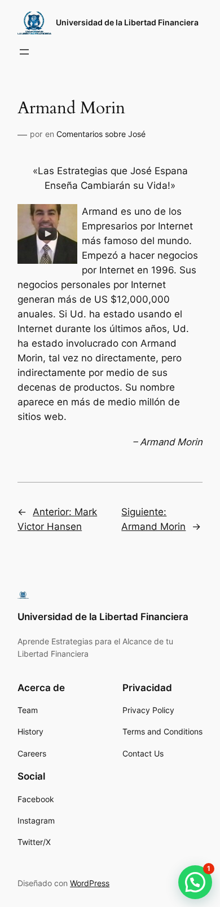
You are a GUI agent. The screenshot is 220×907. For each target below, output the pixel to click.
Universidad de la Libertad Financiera (127, 22)
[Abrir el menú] (24, 52)
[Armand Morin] (47, 260)
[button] (195, 882)
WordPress (89, 883)
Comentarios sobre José (101, 134)
